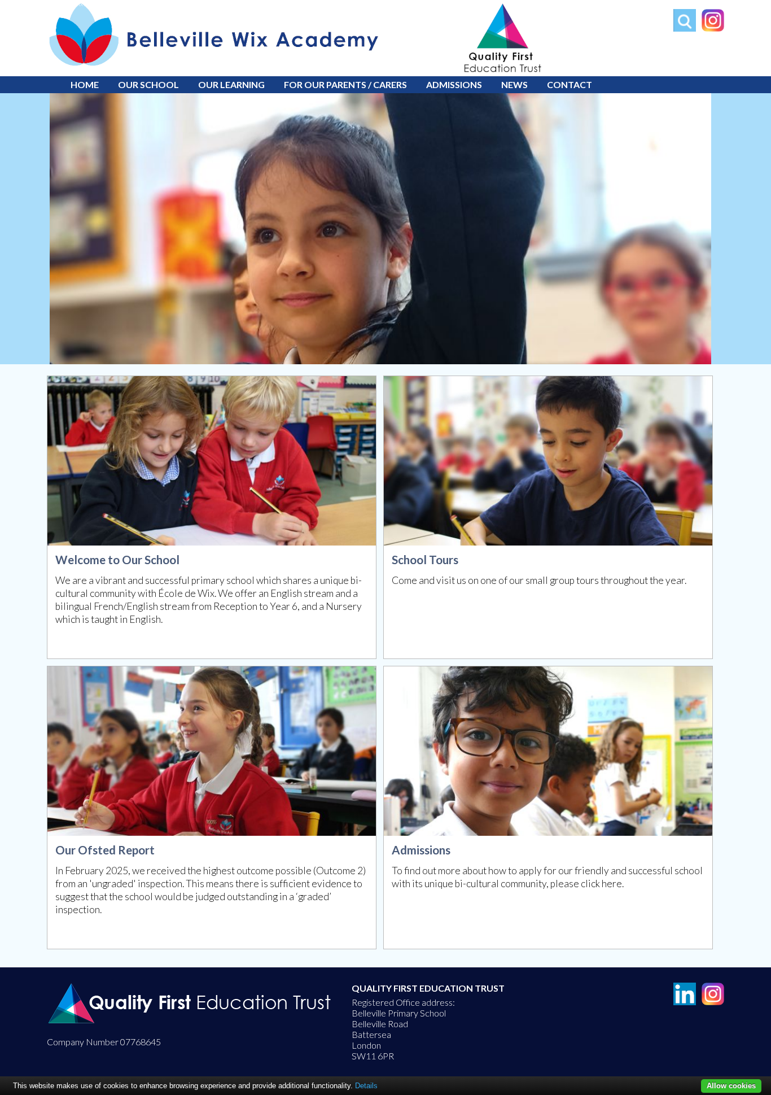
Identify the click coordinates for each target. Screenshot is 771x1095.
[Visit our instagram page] (710, 28)
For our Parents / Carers (345, 84)
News (514, 84)
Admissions (454, 84)
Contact (569, 84)
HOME (85, 84)
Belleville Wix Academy (77, 3)
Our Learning (231, 84)
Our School (148, 84)
